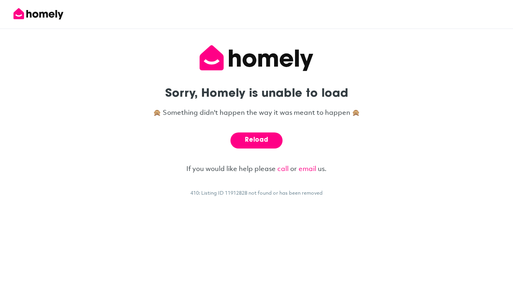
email (307, 168)
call (283, 168)
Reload (256, 140)
